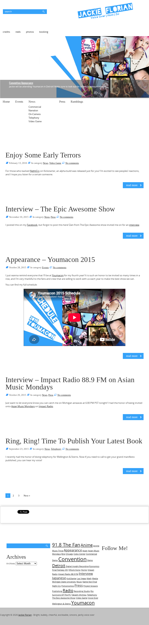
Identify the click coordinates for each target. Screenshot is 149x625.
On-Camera (35, 114)
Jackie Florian (25, 614)
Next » (27, 495)
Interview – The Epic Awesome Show (60, 209)
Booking (43, 31)
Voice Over (93, 598)
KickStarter (71, 578)
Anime (87, 545)
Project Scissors (90, 586)
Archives (10, 563)
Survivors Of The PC (61, 595)
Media (95, 578)
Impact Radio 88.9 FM (68, 574)
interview (134, 224)
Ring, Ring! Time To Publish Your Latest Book (73, 441)
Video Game (35, 121)
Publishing (57, 591)
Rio (92, 591)
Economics (94, 566)
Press (62, 101)
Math (89, 578)
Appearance (73, 550)
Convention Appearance (21, 83)
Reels (18, 31)
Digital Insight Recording (77, 566)
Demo (90, 560)
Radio (68, 590)
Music (79, 581)
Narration (33, 110)
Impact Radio (46, 406)
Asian (85, 550)
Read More (132, 185)
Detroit (58, 565)
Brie (63, 554)
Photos (30, 31)
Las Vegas (81, 578)
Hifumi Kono (74, 570)
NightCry (35, 171)
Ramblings (77, 101)
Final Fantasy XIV (60, 570)
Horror (84, 570)
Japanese (59, 578)
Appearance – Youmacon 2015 (50, 259)
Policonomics (67, 586)
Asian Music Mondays (23, 406)
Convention (72, 559)
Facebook (32, 224)
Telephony (34, 117)
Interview (86, 573)
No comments (72, 163)
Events (19, 101)
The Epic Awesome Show (63, 598)
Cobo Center (79, 554)
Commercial (35, 107)
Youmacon (58, 275)
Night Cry (56, 586)
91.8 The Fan (66, 544)
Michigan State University (64, 581)
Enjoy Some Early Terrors (43, 155)
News (32, 101)
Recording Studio (82, 591)
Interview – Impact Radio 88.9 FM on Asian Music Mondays (69, 383)
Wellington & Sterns (61, 603)
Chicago (69, 554)
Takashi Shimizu (78, 595)
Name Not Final (89, 581)
